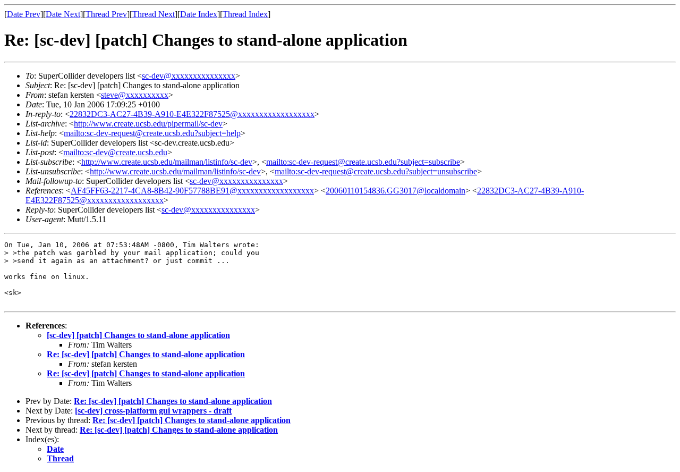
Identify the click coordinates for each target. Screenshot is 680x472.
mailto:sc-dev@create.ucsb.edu (115, 152)
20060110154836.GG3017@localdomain (395, 190)
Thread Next (153, 14)
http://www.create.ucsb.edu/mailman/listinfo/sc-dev (166, 161)
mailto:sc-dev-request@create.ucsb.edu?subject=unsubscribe (376, 171)
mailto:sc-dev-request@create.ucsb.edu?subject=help (152, 133)
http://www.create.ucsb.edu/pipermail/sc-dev (148, 123)
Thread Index (245, 14)
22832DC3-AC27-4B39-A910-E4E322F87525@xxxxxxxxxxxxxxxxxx (192, 114)
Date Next (63, 14)
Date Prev (23, 14)
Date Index (198, 14)
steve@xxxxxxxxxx (134, 94)
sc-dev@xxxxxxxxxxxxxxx (188, 75)
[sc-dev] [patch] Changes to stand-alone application (138, 335)
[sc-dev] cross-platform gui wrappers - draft (153, 410)
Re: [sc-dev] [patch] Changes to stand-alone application (146, 354)
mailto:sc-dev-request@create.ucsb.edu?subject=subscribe (363, 161)
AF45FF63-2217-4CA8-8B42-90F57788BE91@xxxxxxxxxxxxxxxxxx (192, 190)
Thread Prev (106, 14)
